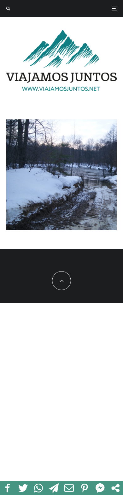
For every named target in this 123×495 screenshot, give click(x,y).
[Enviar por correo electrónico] (69, 488)
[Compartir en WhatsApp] (38, 488)
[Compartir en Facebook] (7, 488)
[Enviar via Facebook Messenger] (100, 488)
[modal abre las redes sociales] (115, 488)
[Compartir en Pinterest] (84, 488)
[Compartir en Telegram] (54, 488)
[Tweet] (23, 488)
